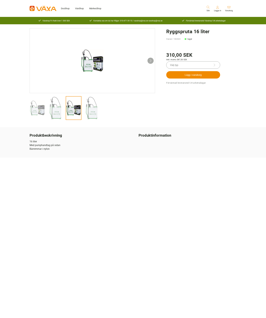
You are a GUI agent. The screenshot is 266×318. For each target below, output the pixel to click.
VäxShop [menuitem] (79, 8)
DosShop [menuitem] (65, 8)
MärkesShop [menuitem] (95, 8)
